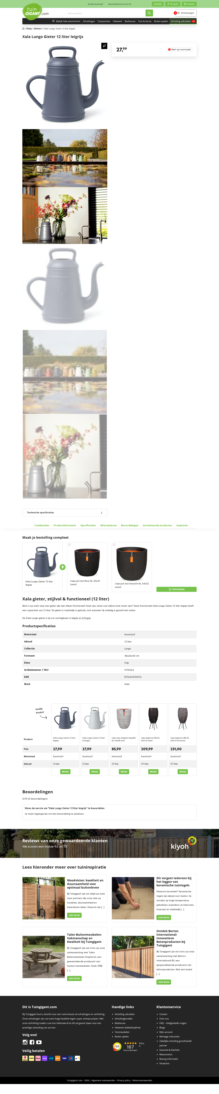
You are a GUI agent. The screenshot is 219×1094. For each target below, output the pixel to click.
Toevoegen (178, 589)
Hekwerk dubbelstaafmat (127, 1027)
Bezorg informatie (168, 1058)
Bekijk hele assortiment (68, 21)
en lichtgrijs (85, 618)
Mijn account (166, 1031)
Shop (29, 28)
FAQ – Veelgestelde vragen (173, 1023)
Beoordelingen (129, 525)
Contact (163, 1014)
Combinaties (41, 525)
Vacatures (164, 1063)
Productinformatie (65, 525)
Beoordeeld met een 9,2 (119, 4)
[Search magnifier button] (149, 13)
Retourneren (165, 1054)
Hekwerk (117, 21)
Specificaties (88, 525)
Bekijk (65, 771)
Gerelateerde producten (157, 525)
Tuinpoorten (104, 21)
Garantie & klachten (169, 1049)
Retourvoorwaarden (142, 1080)
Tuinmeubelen (122, 1031)
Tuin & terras (144, 21)
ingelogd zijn (41, 813)
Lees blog (74, 915)
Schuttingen (89, 21)
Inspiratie (182, 525)
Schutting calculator (181, 21)
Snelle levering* (95, 4)
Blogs (162, 1027)
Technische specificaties (40, 512)
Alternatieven (108, 525)
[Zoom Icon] (104, 46)
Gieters (38, 28)
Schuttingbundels (123, 1018)
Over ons (164, 1018)
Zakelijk (157, 4)
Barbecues (130, 21)
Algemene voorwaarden (103, 1080)
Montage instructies (169, 1036)
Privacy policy (124, 1080)
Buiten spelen (161, 21)
